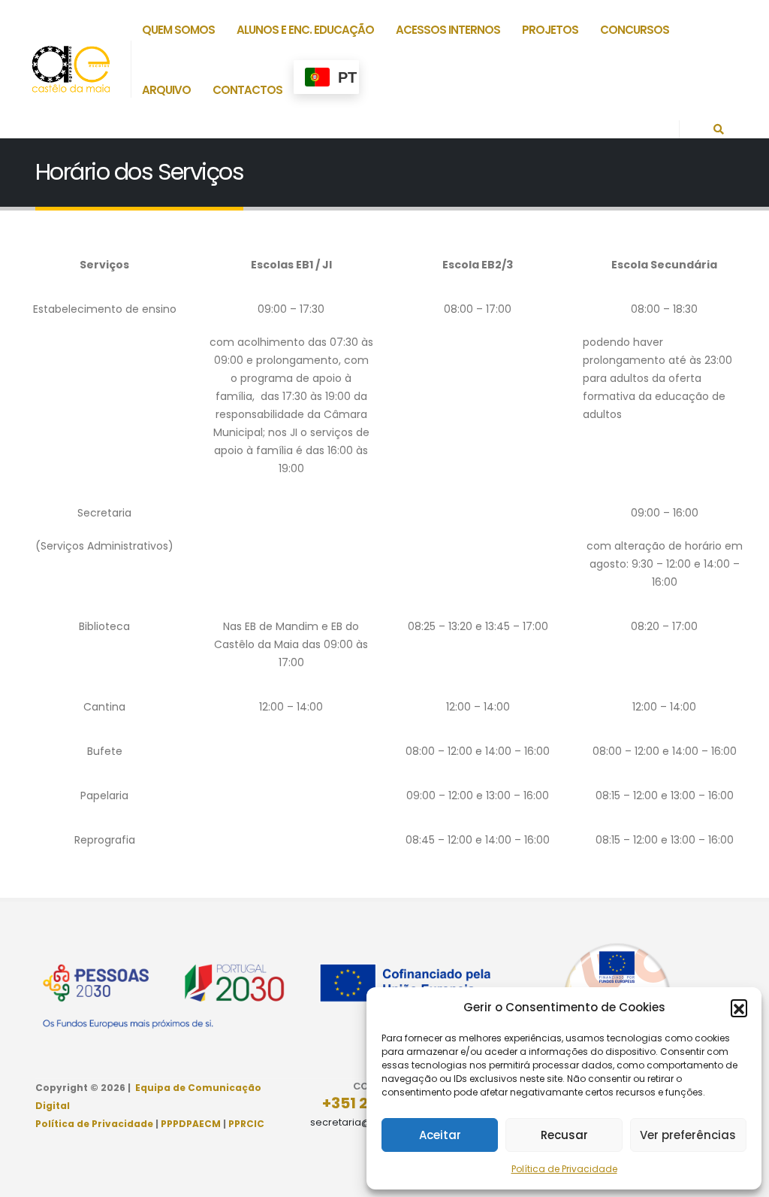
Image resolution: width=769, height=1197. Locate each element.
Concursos (634, 30)
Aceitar (440, 1135)
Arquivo (166, 90)
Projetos (550, 30)
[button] (738, 1007)
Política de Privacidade (564, 1168)
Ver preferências (688, 1135)
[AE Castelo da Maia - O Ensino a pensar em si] (71, 68)
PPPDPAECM (191, 1123)
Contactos (247, 90)
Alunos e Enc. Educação (305, 30)
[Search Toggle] (718, 129)
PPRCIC (246, 1123)
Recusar (564, 1135)
